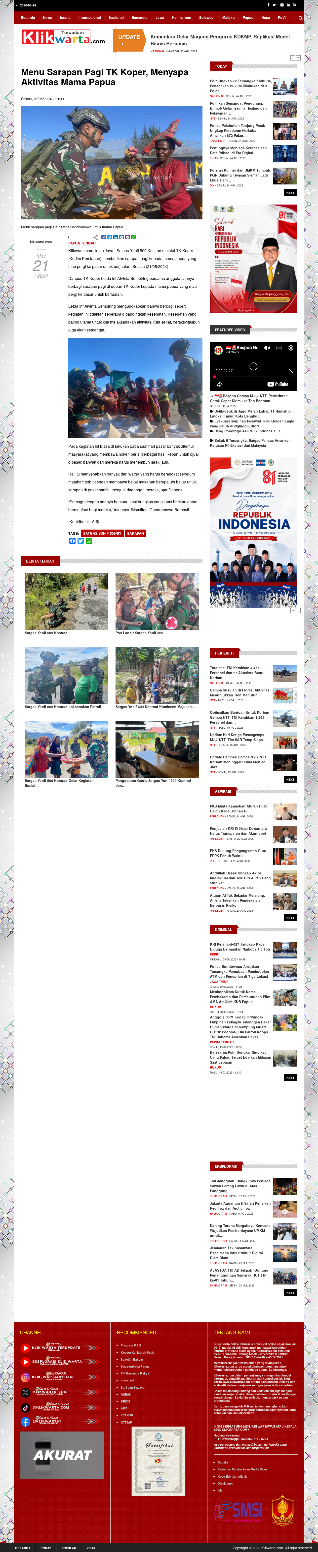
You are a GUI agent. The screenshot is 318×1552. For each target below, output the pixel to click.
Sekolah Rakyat (132, 1359)
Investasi (127, 1380)
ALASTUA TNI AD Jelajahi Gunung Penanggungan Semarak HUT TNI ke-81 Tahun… (239, 1275)
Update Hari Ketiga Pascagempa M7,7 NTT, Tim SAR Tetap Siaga (237, 737)
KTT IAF (126, 1422)
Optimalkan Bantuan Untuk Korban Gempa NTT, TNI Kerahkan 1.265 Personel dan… (239, 717)
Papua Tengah (82, 242)
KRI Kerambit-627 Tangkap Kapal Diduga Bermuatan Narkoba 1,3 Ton (240, 947)
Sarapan (135, 533)
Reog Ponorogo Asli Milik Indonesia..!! (247, 430)
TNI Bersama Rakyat (135, 1373)
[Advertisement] (253, 630)
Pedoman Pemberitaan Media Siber (242, 1469)
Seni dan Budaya (133, 1387)
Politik (215, 861)
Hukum (215, 1007)
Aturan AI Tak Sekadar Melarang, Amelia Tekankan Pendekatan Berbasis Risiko (237, 900)
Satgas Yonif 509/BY (102, 533)
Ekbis (214, 158)
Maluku (228, 17)
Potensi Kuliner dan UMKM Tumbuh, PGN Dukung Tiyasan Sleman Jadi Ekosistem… (240, 175)
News (47, 17)
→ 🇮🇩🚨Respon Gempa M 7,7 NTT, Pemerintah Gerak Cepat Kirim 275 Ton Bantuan (249, 398)
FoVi (282, 17)
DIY (212, 185)
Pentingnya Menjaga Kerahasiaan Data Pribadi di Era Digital (238, 150)
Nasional (116, 17)
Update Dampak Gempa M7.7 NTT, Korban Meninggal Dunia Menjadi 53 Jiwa (241, 761)
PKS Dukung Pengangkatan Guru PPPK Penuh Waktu (238, 853)
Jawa (160, 17)
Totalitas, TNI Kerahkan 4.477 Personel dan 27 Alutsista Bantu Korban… (237, 672)
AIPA (124, 1408)
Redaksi (223, 1462)
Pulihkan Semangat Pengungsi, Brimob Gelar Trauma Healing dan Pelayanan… (238, 108)
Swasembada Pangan (136, 1366)
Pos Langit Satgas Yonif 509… (141, 632)
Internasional (90, 17)
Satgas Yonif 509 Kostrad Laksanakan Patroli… (65, 706)
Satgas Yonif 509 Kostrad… (48, 632)
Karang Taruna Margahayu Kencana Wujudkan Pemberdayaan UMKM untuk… (240, 1230)
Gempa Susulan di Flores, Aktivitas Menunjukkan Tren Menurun (240, 692)
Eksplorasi (218, 1196)
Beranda (28, 17)
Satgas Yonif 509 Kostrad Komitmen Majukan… (155, 706)
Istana (65, 17)
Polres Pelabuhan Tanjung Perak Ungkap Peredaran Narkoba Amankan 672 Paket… (237, 130)
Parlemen (217, 816)
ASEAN (126, 1394)
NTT (212, 118)
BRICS (125, 1401)
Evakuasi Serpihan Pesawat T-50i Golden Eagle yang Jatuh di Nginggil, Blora (252, 423)
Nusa (265, 17)
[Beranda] (64, 36)
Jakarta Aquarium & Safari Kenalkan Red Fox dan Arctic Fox (240, 1206)
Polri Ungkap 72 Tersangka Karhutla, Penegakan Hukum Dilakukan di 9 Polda (241, 85)
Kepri (214, 954)
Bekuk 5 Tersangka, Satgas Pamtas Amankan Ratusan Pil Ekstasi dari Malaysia (250, 443)
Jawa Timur (218, 141)
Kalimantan (181, 17)
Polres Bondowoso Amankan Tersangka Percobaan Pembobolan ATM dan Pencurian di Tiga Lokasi (239, 971)
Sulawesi (206, 17)
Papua (248, 17)
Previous (292, 57)
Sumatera (140, 17)
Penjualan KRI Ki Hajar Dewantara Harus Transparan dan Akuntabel (238, 831)
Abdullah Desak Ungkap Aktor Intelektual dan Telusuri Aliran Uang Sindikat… (240, 877)
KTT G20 (127, 1415)
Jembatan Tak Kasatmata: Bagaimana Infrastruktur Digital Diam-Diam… (236, 1252)
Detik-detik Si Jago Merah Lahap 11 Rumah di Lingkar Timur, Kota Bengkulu (251, 413)
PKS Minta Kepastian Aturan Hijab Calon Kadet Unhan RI (239, 808)
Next (298, 57)
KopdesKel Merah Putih (137, 1352)
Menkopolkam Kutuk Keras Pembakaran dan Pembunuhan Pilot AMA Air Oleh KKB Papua (240, 996)
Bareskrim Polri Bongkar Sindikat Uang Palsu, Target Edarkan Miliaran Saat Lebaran (240, 1057)
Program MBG (131, 1345)
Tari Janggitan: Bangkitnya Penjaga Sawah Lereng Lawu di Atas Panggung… (240, 1185)
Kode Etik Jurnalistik (232, 1476)
